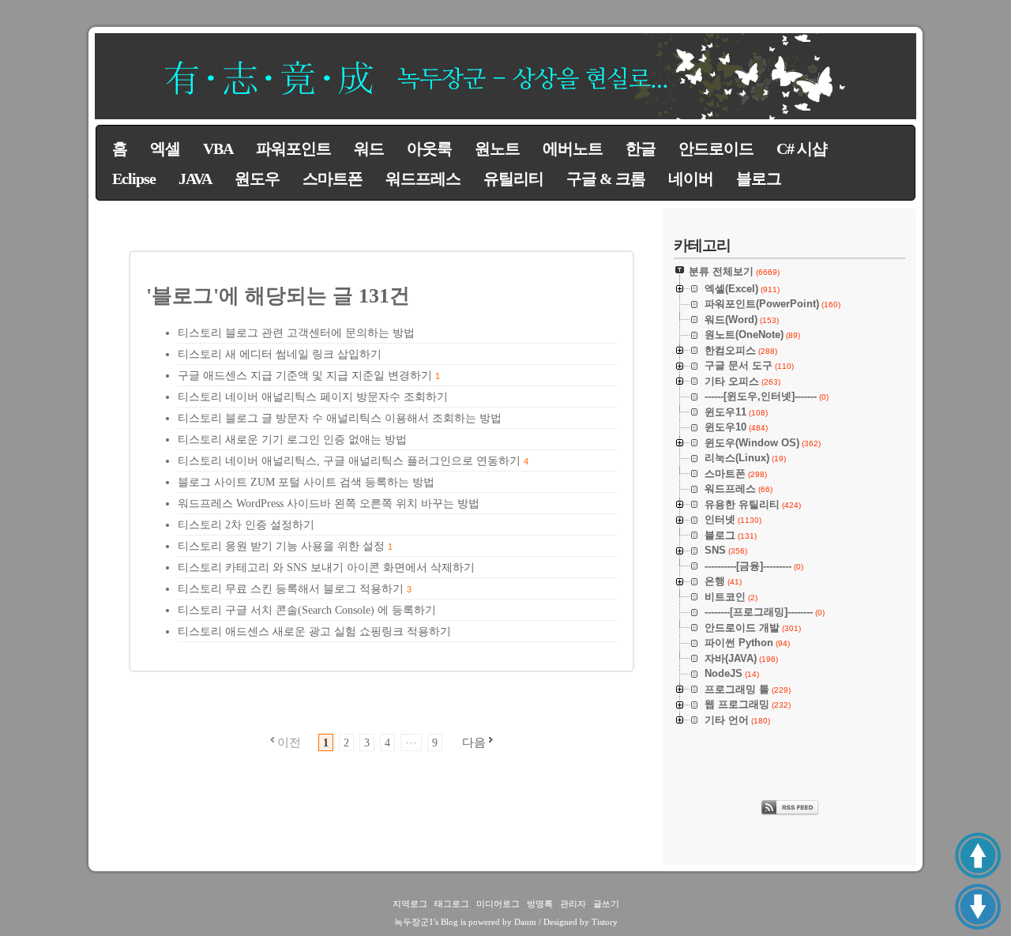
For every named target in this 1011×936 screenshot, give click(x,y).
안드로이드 (716, 148)
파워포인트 (293, 148)
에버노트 (573, 148)
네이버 (690, 178)
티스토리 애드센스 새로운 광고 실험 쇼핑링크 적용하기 (314, 631)
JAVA (195, 178)
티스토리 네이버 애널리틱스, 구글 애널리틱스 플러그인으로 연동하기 (349, 461)
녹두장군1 (414, 922)
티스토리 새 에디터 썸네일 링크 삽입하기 (279, 354)
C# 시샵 (801, 148)
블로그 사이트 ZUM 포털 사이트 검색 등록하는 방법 (306, 482)
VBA (218, 148)
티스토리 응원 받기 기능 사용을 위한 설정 (281, 546)
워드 (369, 148)
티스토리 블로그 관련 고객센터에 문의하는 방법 (296, 333)
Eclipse (134, 178)
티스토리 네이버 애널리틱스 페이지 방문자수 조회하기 (313, 397)
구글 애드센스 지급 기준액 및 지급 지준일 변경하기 (305, 376)
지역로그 (410, 903)
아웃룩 (429, 148)
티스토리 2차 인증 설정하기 (246, 525)
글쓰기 (606, 903)
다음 (474, 742)
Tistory (605, 922)
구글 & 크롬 (605, 178)
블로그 (758, 178)
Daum (525, 922)
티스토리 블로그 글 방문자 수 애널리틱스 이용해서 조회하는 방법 (340, 418)
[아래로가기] (978, 906)
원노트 (497, 148)
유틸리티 (513, 178)
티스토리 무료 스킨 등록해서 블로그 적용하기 (291, 589)
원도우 (257, 178)
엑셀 (165, 148)
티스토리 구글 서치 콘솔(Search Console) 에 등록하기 (307, 610)
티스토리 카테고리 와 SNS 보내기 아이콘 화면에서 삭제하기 (326, 567)
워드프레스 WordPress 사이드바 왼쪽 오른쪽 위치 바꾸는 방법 (328, 503)
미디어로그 (498, 903)
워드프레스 (422, 178)
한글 (641, 148)
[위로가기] (978, 855)
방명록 (540, 903)
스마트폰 (333, 178)
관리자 (573, 903)
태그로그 (451, 903)
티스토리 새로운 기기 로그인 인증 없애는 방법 (292, 439)
